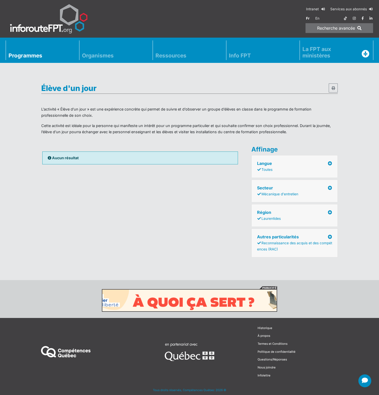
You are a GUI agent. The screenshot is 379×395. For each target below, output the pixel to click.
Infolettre (264, 375)
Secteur (277, 190)
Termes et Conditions (272, 344)
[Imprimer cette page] (333, 88)
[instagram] (354, 18)
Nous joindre (267, 367)
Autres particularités (294, 242)
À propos (264, 336)
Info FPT (240, 55)
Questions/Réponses (272, 359)
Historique (265, 328)
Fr (308, 18)
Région (269, 215)
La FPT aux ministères (316, 52)
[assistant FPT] (364, 380)
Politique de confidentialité (276, 352)
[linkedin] (371, 18)
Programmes (25, 55)
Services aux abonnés (349, 9)
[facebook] (362, 18)
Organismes (98, 55)
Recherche (336, 28)
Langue (265, 166)
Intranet (313, 9)
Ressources (170, 55)
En (317, 18)
